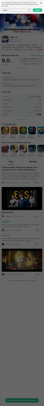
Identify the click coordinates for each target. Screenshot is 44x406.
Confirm (37, 10)
